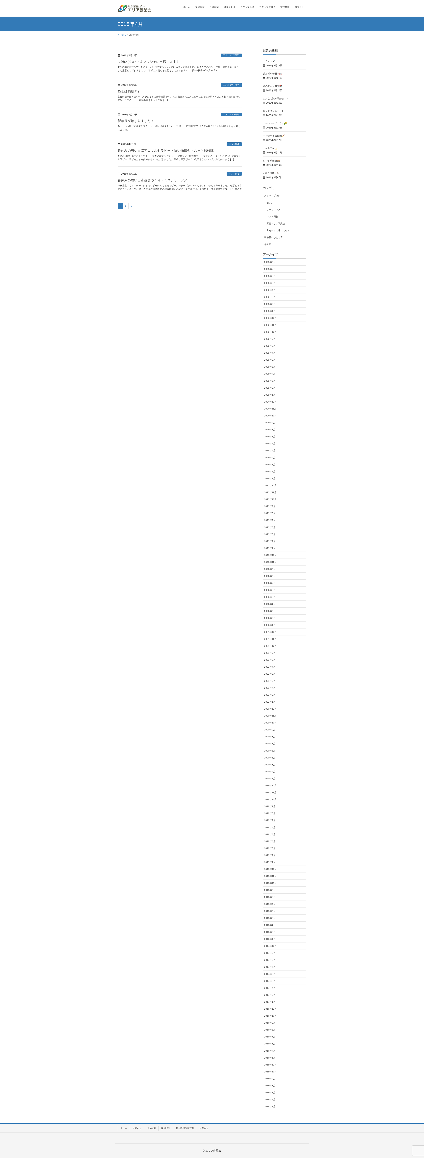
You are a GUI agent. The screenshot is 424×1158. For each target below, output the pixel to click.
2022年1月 (269, 625)
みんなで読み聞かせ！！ (276, 98)
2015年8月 (269, 1085)
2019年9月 (269, 806)
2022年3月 (269, 611)
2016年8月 (269, 1029)
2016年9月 (269, 1022)
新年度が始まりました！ (136, 121)
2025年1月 (269, 394)
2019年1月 (269, 862)
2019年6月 (269, 827)
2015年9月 (269, 1078)
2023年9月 (269, 506)
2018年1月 (269, 939)
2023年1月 (269, 548)
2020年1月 (269, 778)
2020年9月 (269, 729)
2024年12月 (270, 401)
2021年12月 (270, 632)
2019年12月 (270, 785)
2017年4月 (269, 988)
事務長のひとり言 (273, 237)
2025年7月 (269, 352)
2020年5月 (269, 757)
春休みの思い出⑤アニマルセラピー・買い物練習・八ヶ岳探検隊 (166, 150)
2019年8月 (269, 813)
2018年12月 (270, 869)
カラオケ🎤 (269, 61)
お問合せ (204, 1128)
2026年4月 (269, 290)
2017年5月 (269, 981)
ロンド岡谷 (234, 144)
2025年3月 (269, 380)
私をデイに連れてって (278, 230)
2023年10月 (270, 499)
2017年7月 (269, 967)
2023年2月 (269, 541)
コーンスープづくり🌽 (275, 123)
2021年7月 (269, 666)
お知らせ (137, 1128)
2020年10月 (270, 722)
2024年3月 (269, 464)
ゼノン (269, 202)
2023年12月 (270, 485)
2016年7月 (269, 1036)
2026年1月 (269, 311)
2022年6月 (269, 590)
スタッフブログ (272, 195)
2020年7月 (269, 743)
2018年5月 (269, 918)
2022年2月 (269, 618)
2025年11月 (270, 325)
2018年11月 (270, 876)
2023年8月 (269, 513)
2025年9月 (269, 339)
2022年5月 (269, 597)
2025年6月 (269, 359)
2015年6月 (269, 1099)
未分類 (267, 244)
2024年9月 (269, 422)
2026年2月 (269, 304)
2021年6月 (269, 673)
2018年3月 (269, 932)
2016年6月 (269, 1043)
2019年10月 (270, 799)
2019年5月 (269, 834)
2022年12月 (270, 555)
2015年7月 (269, 1092)
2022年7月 (269, 583)
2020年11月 (270, 715)
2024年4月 (269, 457)
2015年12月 (270, 1064)
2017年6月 (269, 974)
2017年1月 (269, 1002)
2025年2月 (269, 387)
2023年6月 (269, 527)
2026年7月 (269, 269)
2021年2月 (269, 694)
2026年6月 (269, 276)
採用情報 (165, 1128)
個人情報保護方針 (185, 1128)
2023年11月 (270, 492)
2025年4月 (269, 373)
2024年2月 (269, 471)
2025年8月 (269, 345)
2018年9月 (269, 890)
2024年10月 (270, 415)
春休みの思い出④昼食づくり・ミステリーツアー (154, 180)
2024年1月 (269, 478)
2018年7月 (269, 904)
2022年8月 (269, 576)
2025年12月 (270, 318)
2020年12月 (270, 708)
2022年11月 (270, 562)
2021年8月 (269, 659)
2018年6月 (269, 911)
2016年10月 (270, 1015)
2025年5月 (269, 366)
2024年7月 (269, 436)
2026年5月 (269, 283)
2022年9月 (269, 569)
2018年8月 (269, 897)
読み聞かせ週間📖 (272, 73)
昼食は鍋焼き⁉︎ (128, 91)
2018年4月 (269, 925)
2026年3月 (269, 297)
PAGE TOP (411, 1120)
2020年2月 (269, 771)
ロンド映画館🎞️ (271, 160)
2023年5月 (269, 534)
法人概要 (151, 1128)
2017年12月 (270, 946)
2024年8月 (269, 429)
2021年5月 (269, 681)
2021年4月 (269, 688)
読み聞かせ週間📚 (272, 86)
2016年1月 (269, 1057)
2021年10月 (270, 646)
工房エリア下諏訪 (231, 55)
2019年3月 (269, 848)
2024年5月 (269, 450)
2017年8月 (269, 960)
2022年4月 (269, 604)
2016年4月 (269, 1050)
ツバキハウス (273, 209)
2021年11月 (270, 639)
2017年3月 (269, 995)
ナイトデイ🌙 (270, 148)
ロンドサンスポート (273, 111)
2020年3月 (269, 764)
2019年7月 (269, 820)
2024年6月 (269, 443)
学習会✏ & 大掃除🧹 (274, 135)
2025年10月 (270, 332)
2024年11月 (270, 408)
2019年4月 (269, 841)
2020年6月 (269, 750)
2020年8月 (269, 736)
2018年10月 (270, 883)
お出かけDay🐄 (271, 173)
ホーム (123, 1128)
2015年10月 (270, 1071)
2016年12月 (270, 1008)
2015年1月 (269, 1106)
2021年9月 (269, 653)
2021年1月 (269, 701)
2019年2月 (269, 855)
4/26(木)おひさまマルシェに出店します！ (148, 61)
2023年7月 (269, 520)
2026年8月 (269, 262)
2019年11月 (270, 792)
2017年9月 (269, 953)
